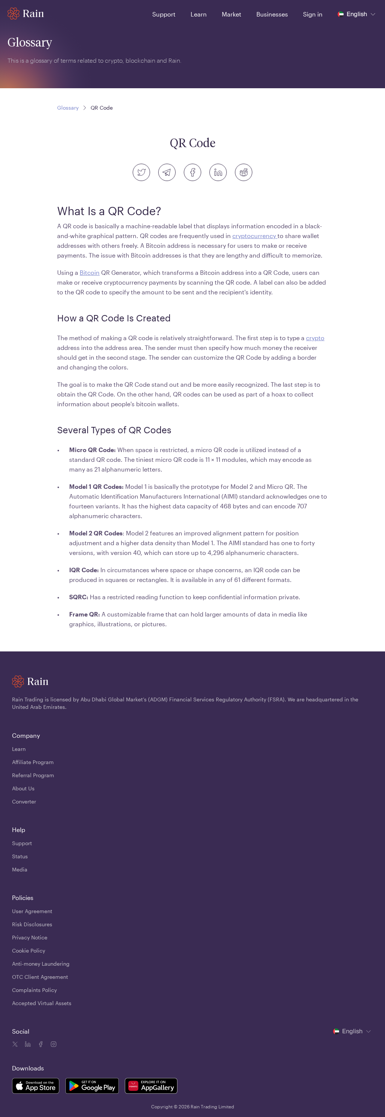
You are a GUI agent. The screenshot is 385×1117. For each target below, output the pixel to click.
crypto (315, 337)
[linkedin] (218, 172)
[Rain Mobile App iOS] (35, 1087)
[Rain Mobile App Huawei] (151, 1087)
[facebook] (192, 172)
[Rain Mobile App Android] (92, 1087)
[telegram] (167, 172)
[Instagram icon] (52, 1045)
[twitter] (141, 172)
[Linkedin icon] (27, 1045)
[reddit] (244, 172)
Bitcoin (90, 272)
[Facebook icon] (40, 1045)
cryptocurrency (254, 235)
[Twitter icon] (15, 1045)
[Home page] (26, 14)
